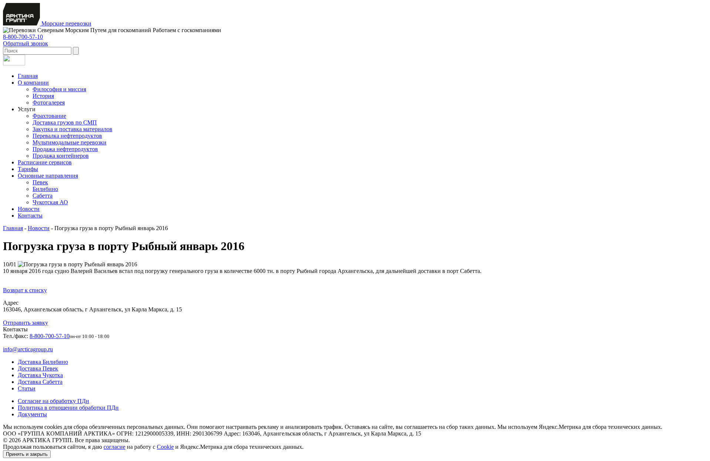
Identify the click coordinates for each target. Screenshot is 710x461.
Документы (32, 414)
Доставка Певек (38, 368)
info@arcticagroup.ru (28, 349)
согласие (114, 447)
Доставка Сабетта (40, 382)
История (43, 96)
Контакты (30, 215)
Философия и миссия (59, 89)
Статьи (27, 388)
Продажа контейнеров (61, 156)
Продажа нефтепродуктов (65, 149)
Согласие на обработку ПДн (53, 401)
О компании (33, 82)
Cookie (165, 447)
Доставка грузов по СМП (65, 122)
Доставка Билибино (43, 362)
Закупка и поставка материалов (72, 129)
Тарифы (28, 169)
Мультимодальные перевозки (69, 142)
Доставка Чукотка (40, 375)
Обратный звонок (25, 43)
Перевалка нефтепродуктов (67, 136)
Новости (29, 209)
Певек (40, 182)
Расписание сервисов (45, 162)
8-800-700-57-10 (23, 37)
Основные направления (48, 176)
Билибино (45, 189)
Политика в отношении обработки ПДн (68, 407)
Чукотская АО (50, 202)
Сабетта (43, 195)
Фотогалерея (49, 102)
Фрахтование (49, 116)
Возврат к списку (25, 290)
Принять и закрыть (27, 454)
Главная (28, 76)
